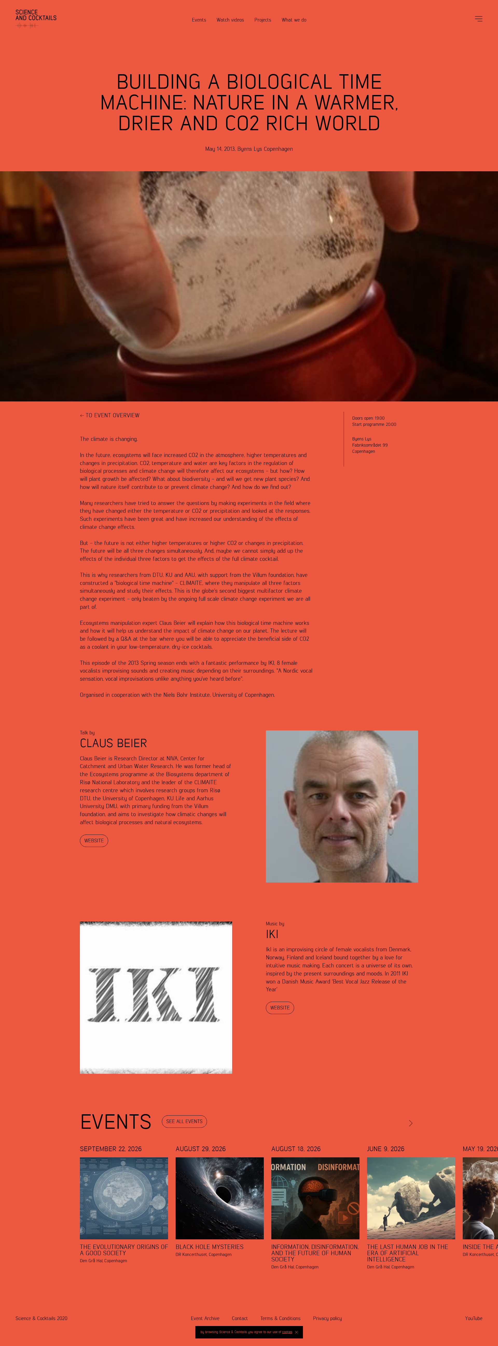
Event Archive (205, 1318)
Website (94, 840)
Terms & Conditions (280, 1318)
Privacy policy (327, 1318)
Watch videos (230, 20)
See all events (184, 1121)
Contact (240, 1318)
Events (199, 20)
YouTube (473, 1318)
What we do (294, 20)
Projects (262, 20)
